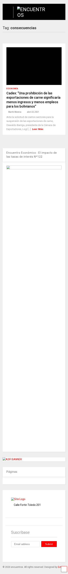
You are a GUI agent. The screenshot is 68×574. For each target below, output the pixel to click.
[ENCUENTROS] (31, 15)
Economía (12, 89)
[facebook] (12, 554)
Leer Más (37, 129)
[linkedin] (30, 554)
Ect (59, 567)
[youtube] (47, 554)
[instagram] (21, 554)
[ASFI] (12, 459)
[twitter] (38, 554)
